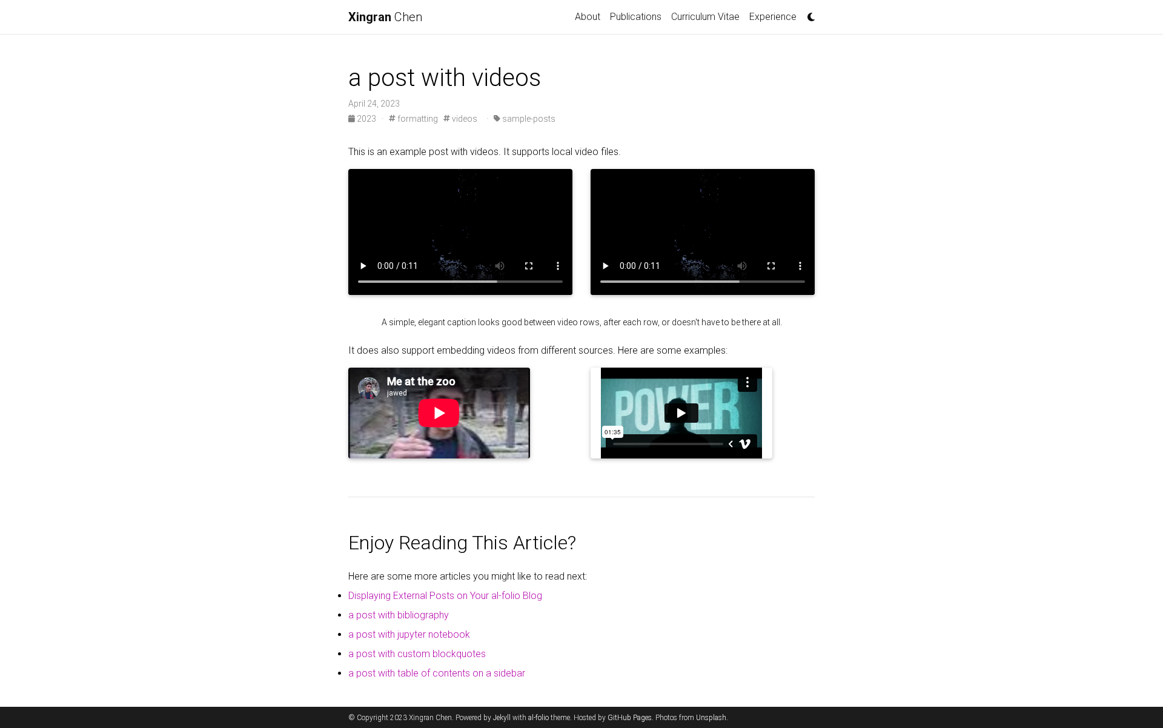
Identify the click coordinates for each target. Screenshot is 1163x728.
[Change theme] (808, 13)
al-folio (538, 717)
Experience (773, 16)
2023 (366, 119)
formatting (417, 119)
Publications (635, 16)
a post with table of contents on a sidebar (436, 673)
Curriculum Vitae (705, 16)
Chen (385, 17)
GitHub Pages (630, 717)
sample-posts (527, 119)
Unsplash (711, 717)
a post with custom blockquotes (417, 654)
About (587, 16)
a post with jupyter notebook (409, 634)
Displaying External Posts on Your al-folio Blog (445, 595)
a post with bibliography (398, 615)
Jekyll (502, 717)
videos (463, 119)
